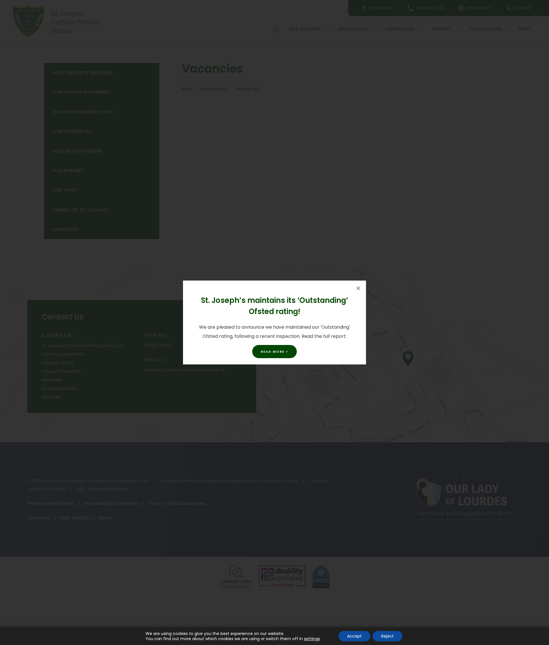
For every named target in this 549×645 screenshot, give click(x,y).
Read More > (274, 351)
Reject (387, 636)
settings (312, 638)
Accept (354, 636)
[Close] (358, 288)
